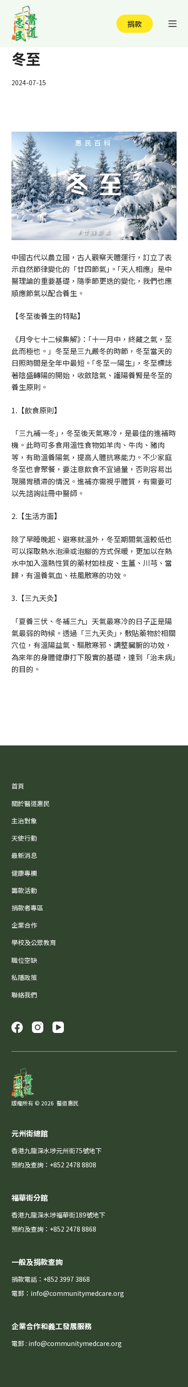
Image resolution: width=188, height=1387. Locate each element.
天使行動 (24, 838)
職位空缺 (24, 960)
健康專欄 (24, 873)
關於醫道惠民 (30, 803)
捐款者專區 (27, 908)
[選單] (172, 24)
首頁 (17, 786)
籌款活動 (24, 890)
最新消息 (24, 855)
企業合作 (24, 925)
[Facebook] (17, 1027)
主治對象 (24, 821)
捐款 (134, 23)
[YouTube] (58, 1027)
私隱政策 (24, 977)
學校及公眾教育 (33, 942)
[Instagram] (37, 1027)
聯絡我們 (24, 995)
